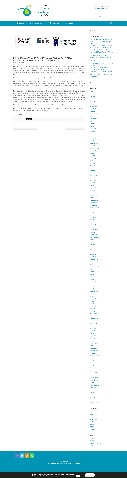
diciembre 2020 (94, 259)
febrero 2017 (93, 373)
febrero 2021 (93, 254)
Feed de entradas (94, 441)
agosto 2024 (93, 151)
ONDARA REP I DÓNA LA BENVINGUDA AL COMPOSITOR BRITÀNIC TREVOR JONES (101, 41)
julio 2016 (92, 390)
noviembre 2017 (94, 350)
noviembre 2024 (94, 143)
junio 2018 (92, 333)
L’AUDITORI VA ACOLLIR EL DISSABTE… (25, 129)
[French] (97, 8)
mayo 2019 (93, 306)
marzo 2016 (93, 400)
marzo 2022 (93, 222)
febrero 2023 (93, 195)
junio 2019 (92, 304)
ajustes (78, 476)
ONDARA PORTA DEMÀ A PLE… (75, 129)
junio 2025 (92, 126)
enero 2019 (93, 316)
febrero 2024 (93, 165)
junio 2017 (92, 363)
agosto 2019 (93, 299)
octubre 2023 (93, 175)
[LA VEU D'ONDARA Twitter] (22, 455)
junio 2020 (92, 274)
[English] (110, 7)
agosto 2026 (93, 91)
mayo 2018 (93, 336)
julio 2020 (92, 271)
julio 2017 (92, 360)
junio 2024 (92, 156)
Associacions (93, 419)
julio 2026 (92, 94)
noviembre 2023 (94, 173)
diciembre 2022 (94, 200)
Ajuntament (93, 417)
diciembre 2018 (94, 318)
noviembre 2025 (94, 114)
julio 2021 (92, 242)
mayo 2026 (93, 99)
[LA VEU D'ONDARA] (31, 10)
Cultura (92, 422)
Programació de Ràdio (36, 23)
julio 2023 (92, 183)
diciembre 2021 (94, 230)
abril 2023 (92, 190)
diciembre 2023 (94, 170)
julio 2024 (92, 153)
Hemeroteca (55, 23)
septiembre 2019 (94, 296)
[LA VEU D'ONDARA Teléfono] (32, 455)
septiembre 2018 (94, 326)
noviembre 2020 (94, 262)
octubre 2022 (93, 205)
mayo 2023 (93, 188)
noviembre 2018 (94, 321)
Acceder (92, 438)
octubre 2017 (93, 353)
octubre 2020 (93, 264)
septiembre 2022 (94, 207)
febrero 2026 (93, 106)
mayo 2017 (93, 365)
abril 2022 (92, 220)
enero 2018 (93, 345)
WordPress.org (94, 446)
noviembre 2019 (94, 291)
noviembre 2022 (94, 202)
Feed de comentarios (95, 443)
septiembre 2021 (94, 237)
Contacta (70, 23)
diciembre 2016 (94, 378)
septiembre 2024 (94, 148)
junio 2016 (92, 392)
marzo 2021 (93, 252)
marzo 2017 (93, 370)
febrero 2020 (93, 284)
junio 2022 (92, 215)
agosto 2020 (93, 269)
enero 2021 (93, 257)
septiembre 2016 (94, 385)
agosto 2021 (93, 239)
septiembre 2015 (94, 402)
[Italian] (108, 8)
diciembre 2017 (94, 348)
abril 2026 (92, 101)
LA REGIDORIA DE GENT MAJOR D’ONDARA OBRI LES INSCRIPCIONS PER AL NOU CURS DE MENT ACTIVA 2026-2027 (100, 58)
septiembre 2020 (94, 267)
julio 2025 (92, 123)
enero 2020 (93, 286)
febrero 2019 (93, 313)
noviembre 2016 (94, 380)
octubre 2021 (93, 235)
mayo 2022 (93, 217)
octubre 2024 (93, 146)
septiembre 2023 (94, 178)
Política (92, 429)
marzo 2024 (93, 163)
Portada (21, 23)
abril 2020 (92, 279)
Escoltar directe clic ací (101, 17)
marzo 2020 (93, 281)
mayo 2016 (93, 395)
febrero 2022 (93, 225)
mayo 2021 (93, 247)
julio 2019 (92, 301)
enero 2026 (93, 109)
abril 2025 (92, 131)
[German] (103, 8)
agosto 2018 (93, 328)
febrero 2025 (93, 136)
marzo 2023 (93, 193)
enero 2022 (93, 227)
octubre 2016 (93, 383)
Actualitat (92, 412)
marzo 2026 (93, 104)
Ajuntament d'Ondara (63, 463)
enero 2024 (93, 168)
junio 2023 (92, 185)
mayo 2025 (93, 128)
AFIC (20, 114)
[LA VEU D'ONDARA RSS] (27, 455)
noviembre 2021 (94, 232)
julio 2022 (92, 212)
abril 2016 (92, 397)
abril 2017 (92, 368)
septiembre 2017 (94, 355)
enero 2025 (93, 138)
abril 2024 (92, 161)
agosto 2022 (93, 210)
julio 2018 (92, 331)
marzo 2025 (93, 133)
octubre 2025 (93, 116)
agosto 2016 (93, 387)
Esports (92, 424)
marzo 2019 (93, 311)
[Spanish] (104, 7)
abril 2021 (92, 249)
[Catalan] (98, 7)
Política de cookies (63, 465)
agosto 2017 (93, 358)
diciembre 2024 (94, 141)
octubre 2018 (93, 323)
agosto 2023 (93, 180)
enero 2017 (93, 375)
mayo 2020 (93, 276)
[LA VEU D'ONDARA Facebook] (17, 455)
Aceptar (89, 475)
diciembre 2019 (94, 289)
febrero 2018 (93, 343)
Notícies (92, 426)
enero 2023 (93, 197)
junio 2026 (92, 96)
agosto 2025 (93, 121)
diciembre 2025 (94, 111)
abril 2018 (92, 338)
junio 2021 (92, 244)
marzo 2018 (93, 341)
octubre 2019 (93, 294)
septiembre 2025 (94, 119)
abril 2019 (92, 309)
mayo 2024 (93, 158)
